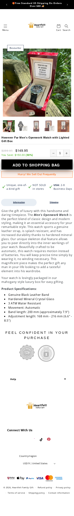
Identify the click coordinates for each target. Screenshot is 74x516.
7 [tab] (44, 113)
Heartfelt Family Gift (23, 487)
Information (19, 202)
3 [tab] (32, 113)
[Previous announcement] (7, 5)
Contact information (59, 492)
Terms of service (16, 492)
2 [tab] (29, 113)
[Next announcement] (67, 5)
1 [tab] (27, 113)
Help (13, 379)
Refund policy (45, 487)
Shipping (54, 202)
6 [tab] (41, 113)
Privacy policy (63, 487)
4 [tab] (35, 113)
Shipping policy (37, 492)
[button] (5, 26)
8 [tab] (47, 113)
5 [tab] (38, 113)
